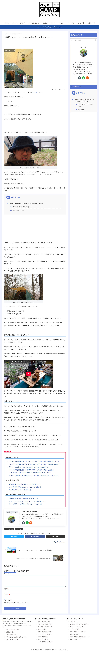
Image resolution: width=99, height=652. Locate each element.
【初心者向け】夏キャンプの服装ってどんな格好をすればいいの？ (30, 472)
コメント (7, 574)
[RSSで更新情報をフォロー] (30, 522)
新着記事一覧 (9, 632)
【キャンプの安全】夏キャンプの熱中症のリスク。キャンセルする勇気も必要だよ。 (35, 464)
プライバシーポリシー (12, 639)
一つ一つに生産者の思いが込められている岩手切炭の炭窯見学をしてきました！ (34, 475)
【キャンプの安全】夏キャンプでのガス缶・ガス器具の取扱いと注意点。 (32, 470)
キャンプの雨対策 (43, 639)
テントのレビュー (75, 621)
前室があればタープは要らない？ (22, 206)
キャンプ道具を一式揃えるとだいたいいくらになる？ (25, 504)
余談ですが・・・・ (18, 210)
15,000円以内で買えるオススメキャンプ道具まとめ (25, 487)
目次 (12, 197)
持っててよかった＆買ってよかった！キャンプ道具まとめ (27, 501)
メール (7, 594)
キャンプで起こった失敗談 (45, 641)
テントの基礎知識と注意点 (45, 624)
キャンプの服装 (42, 629)
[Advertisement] (35, 43)
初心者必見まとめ (11, 634)
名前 (6, 589)
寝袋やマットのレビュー (76, 639)
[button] (95, 40)
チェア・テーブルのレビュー (78, 626)
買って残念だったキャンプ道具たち (20, 490)
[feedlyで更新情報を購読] (27, 522)
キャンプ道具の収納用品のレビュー (80, 636)
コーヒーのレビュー (75, 629)
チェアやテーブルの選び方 (45, 634)
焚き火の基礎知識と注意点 (45, 631)
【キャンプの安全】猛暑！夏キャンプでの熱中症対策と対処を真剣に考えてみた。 (34, 461)
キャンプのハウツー (10, 529)
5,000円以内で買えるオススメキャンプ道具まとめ (24, 484)
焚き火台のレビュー (75, 634)
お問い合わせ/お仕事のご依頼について (16, 637)
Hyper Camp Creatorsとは (13, 629)
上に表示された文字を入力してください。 (17, 602)
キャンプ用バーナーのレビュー (78, 631)
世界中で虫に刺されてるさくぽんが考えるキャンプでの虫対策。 (29, 467)
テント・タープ (19, 529)
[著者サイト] (23, 522)
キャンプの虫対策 (43, 636)
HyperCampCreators (29, 512)
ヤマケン (34, 92)
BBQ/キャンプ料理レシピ (45, 626)
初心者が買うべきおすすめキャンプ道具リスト (23, 498)
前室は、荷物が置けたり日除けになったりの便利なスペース (26, 203)
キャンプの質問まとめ (44, 621)
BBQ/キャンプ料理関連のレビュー (79, 624)
